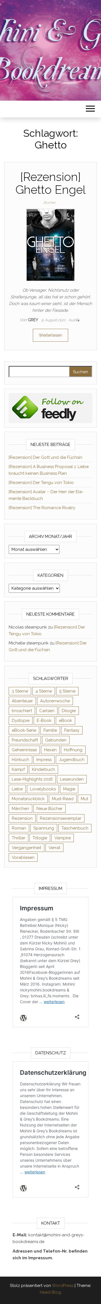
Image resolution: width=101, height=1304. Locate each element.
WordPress (63, 1285)
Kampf (18, 769)
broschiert (22, 710)
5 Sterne (67, 691)
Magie (69, 789)
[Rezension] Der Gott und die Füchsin (45, 457)
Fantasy (71, 730)
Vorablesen (23, 857)
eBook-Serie (24, 730)
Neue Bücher (49, 808)
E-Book (44, 720)
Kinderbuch (43, 769)
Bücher (49, 202)
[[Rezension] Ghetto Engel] (50, 244)
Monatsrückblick (28, 798)
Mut (84, 798)
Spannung (43, 828)
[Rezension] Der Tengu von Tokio (41, 482)
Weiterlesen (50, 335)
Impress (44, 759)
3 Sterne (20, 691)
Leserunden (72, 779)
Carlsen (46, 710)
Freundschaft (25, 740)
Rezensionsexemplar (60, 818)
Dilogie (69, 710)
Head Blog (50, 1292)
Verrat (54, 847)
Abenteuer (22, 700)
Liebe (17, 789)
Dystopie (20, 720)
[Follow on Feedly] (50, 407)
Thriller (18, 837)
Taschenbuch (74, 828)
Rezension (22, 818)
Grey (33, 320)
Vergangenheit (26, 847)
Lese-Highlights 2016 (32, 779)
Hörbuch (20, 759)
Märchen (20, 808)
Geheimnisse (24, 749)
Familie (50, 730)
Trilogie (40, 837)
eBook (65, 720)
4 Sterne (43, 691)
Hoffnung (73, 749)
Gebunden (55, 740)
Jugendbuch (71, 759)
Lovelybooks (43, 789)
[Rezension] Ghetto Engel (50, 183)
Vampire (62, 837)
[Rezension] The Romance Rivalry (42, 507)
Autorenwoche (55, 700)
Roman (19, 828)
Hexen (50, 749)
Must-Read (63, 798)
